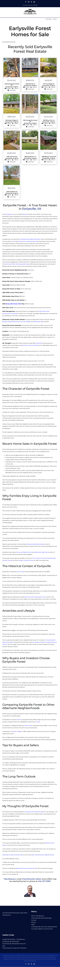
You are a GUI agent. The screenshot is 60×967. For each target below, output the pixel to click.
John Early (20, 571)
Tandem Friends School (25, 560)
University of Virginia (39, 642)
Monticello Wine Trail (11, 264)
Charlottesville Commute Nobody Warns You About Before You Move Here (44, 928)
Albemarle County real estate (29, 345)
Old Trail (19, 719)
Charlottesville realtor (31, 879)
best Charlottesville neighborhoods (42, 855)
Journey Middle (25, 321)
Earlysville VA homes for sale (34, 811)
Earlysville (25, 214)
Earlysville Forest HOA (13, 304)
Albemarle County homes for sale (26, 868)
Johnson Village (16, 731)
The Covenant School (39, 558)
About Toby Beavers (37, 916)
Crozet (38, 722)
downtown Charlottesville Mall (28, 241)
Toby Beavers (8, 214)
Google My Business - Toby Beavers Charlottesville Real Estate (13, 940)
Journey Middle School (24, 552)
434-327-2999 (34, 5)
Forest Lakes (28, 725)
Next (54, 19)
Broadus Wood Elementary (11, 321)
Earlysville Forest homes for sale (12, 855)
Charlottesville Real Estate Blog (41, 918)
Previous (49, 19)
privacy (33, 922)
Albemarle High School (42, 552)
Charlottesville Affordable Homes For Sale (14, 945)
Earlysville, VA (31, 208)
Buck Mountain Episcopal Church (35, 597)
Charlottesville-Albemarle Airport (30, 239)
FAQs (33, 924)
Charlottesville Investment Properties (14, 948)
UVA (14, 241)
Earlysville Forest (24, 264)
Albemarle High (39, 321)
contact (33, 920)
